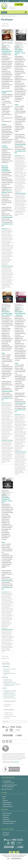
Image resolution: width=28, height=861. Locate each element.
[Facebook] (3, 741)
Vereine (5, 674)
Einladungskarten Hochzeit (10, 690)
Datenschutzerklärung (8, 806)
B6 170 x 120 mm (9, 714)
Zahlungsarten (6, 832)
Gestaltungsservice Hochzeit (10, 697)
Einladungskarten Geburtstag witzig (12, 684)
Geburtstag (5, 677)
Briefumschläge (6, 663)
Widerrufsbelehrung (7, 802)
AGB (4, 798)
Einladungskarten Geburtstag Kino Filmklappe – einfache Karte (20, 43)
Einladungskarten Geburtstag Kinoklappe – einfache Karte (20, 305)
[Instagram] (7, 741)
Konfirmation (7, 671)
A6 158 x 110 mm (8, 712)
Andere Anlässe (6, 666)
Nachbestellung (6, 819)
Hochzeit (4, 688)
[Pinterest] (10, 741)
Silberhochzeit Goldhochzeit (10, 695)
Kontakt (4, 796)
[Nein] (26, 857)
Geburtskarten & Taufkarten (10, 668)
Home (4, 15)
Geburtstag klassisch (8, 681)
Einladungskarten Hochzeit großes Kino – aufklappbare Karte (7, 43)
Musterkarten (6, 817)
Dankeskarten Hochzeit (9, 693)
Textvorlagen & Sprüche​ (8, 823)
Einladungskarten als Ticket (10, 682)
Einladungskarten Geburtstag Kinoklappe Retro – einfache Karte (6, 305)
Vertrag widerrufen (7, 804)
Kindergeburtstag (8, 679)
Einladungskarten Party (9, 685)
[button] (25, 12)
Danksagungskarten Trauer (10, 673)
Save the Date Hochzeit (9, 696)
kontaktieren (4, 260)
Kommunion (6, 670)
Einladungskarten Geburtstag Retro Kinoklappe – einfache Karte (7, 491)
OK (8, 858)
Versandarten (6, 834)
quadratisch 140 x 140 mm (11, 716)
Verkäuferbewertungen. (7, 217)
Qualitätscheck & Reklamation (9, 821)
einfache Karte (8, 704)
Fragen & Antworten (7, 813)
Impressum (5, 800)
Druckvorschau (6, 815)
